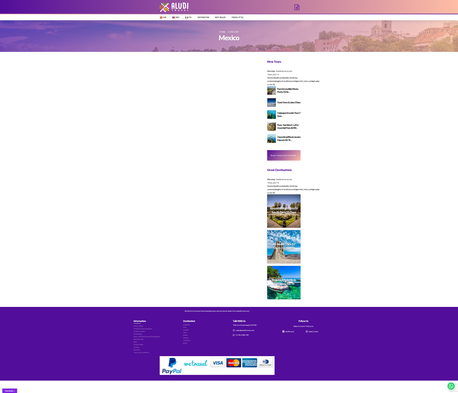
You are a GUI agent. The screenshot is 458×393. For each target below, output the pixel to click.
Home (222, 32)
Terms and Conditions (141, 352)
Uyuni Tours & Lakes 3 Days (289, 102)
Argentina (186, 325)
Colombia (186, 340)
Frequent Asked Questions (143, 329)
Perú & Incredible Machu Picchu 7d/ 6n (287, 90)
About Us (137, 350)
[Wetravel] (217, 365)
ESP (164, 17)
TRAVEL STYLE (237, 17)
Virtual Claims (138, 344)
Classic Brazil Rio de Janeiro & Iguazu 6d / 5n (289, 138)
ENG (177, 17)
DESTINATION (203, 17)
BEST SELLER (220, 17)
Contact (136, 347)
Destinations (138, 334)
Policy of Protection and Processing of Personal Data (147, 338)
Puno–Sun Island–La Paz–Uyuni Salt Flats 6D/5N (288, 126)
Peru (184, 327)
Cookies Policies (139, 331)
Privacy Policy (138, 326)
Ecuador (186, 330)
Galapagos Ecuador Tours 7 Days (288, 114)
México (185, 338)
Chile (185, 333)
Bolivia (185, 335)
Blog (135, 342)
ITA (190, 17)
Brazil (185, 343)
